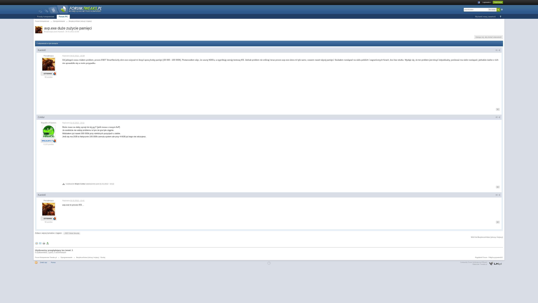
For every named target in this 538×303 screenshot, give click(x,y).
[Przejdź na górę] (269, 263)
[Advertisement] (146, 84)
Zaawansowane (502, 9)
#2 (497, 117)
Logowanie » (487, 2)
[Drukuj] (44, 243)
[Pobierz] (47, 243)
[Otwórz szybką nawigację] (500, 17)
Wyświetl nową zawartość (485, 17)
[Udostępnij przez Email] (40, 243)
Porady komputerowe (45, 17)
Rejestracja (498, 2)
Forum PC (63, 17)
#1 (497, 50)
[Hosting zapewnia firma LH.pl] (481, 263)
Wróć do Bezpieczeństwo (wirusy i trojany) (487, 237)
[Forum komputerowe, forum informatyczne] (70, 9)
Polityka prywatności (496, 257)
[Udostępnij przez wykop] (36, 243)
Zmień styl (43, 262)
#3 (497, 195)
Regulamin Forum (481, 257)
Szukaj (102, 257)
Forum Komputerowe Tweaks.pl (46, 257)
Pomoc (53, 262)
